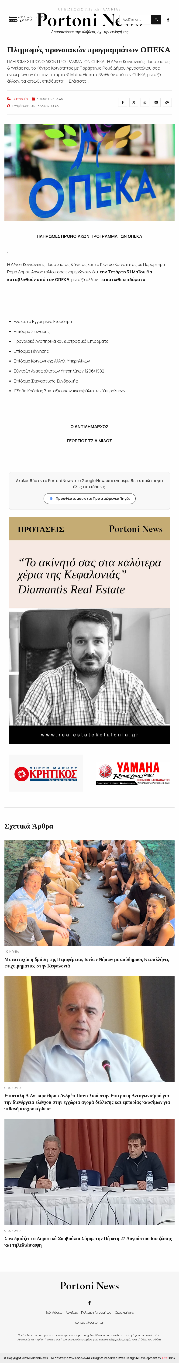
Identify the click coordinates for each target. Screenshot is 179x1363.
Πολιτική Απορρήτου (96, 1312)
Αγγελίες (72, 1312)
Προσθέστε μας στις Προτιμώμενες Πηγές (90, 498)
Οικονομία (20, 99)
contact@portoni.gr (89, 1322)
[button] (20, 19)
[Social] (168, 19)
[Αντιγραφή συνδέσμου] (167, 102)
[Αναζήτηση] (156, 19)
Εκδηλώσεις (53, 1312)
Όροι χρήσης (124, 1312)
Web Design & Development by (147, 1358)
